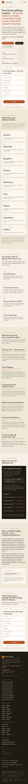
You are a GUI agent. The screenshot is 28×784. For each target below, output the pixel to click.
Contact (15, 780)
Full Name (5, 75)
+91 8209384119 (5, 740)
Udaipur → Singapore (6, 734)
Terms (20, 780)
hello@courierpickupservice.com (9, 744)
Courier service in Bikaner (7, 691)
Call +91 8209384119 (8, 46)
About (11, 780)
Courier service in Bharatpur (8, 695)
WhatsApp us (19, 43)
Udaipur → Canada (6, 728)
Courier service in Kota (7, 689)
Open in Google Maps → (7, 753)
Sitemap (10, 781)
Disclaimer (5, 781)
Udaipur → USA (5, 724)
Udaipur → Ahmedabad (7, 717)
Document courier (18, 764)
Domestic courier (5, 760)
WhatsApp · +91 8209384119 (8, 742)
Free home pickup (5, 762)
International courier (14, 760)
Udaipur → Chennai (6, 711)
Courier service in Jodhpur (7, 686)
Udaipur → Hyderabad (6, 713)
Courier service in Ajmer (7, 688)
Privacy (24, 780)
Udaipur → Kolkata (6, 719)
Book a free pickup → (8, 43)
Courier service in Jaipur (7, 684)
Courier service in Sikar (7, 699)
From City (5, 85)
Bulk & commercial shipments (8, 764)
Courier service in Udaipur (7, 682)
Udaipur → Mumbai (6, 705)
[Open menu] (25, 2)
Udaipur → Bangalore (6, 709)
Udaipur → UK (5, 726)
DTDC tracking (5, 766)
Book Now (14, 101)
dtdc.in (5, 551)
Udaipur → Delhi (5, 707)
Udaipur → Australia (6, 730)
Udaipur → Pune (5, 715)
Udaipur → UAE (5, 732)
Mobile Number (6, 80)
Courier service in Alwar (7, 693)
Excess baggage (13, 762)
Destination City (7, 90)
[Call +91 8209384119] (22, 2)
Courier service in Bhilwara (7, 697)
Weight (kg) (6, 95)
